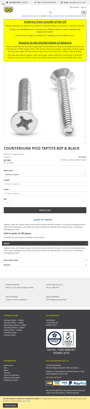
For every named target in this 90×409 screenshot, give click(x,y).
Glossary (7, 373)
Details (6, 243)
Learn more (26, 401)
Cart (5, 368)
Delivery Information (12, 377)
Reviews (7, 265)
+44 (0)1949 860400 (48, 2)
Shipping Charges (11, 380)
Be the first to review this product (14, 154)
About (6, 370)
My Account (74, 7)
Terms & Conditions (11, 375)
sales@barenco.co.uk (77, 2)
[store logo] (8, 9)
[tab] (45, 243)
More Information (11, 260)
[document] (45, 403)
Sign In (83, 7)
